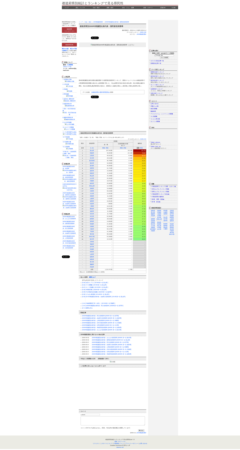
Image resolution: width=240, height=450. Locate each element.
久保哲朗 (70, 65)
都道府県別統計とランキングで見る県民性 (92, 3)
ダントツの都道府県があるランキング (162, 85)
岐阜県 (165, 224)
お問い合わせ (143, 443)
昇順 (107, 148)
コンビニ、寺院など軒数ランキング (161, 90)
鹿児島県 (153, 229)
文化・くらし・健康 (128, 7)
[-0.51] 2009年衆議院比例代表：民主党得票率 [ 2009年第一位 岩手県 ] (102, 305)
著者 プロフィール (120, 441)
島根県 (159, 224)
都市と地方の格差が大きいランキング (162, 77)
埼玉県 (172, 229)
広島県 (159, 227)
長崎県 (153, 222)
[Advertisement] (120, 14)
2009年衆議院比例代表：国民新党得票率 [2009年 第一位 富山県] (111, 340)
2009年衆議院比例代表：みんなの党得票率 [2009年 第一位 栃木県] (101, 330)
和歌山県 (159, 219)
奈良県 (159, 217)
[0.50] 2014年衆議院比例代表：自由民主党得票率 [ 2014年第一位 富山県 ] (104, 296)
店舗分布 (162, 7)
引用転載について (118, 443)
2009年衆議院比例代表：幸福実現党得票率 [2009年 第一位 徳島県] (101, 327)
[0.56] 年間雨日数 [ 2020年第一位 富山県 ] (94, 289)
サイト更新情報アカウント (158, 147)
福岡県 (153, 219)
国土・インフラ (80, 7)
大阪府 (159, 214)
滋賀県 (159, 210)
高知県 (153, 216)
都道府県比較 (69, 45)
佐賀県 (153, 220)
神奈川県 (171, 234)
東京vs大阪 (65, 49)
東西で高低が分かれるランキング (160, 73)
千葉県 (172, 231)
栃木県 (172, 226)
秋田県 (172, 217)
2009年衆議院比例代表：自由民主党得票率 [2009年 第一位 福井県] (101, 318)
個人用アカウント (156, 143)
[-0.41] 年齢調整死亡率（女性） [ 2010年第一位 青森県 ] (98, 303)
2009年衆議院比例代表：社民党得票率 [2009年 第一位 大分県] (100, 325)
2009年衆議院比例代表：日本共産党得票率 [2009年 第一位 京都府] (101, 323)
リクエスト (96, 443)
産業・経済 (110, 7)
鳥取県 (159, 222)
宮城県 (172, 216)
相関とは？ (92, 277)
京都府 (159, 212)
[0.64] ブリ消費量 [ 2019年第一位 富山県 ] (94, 285)
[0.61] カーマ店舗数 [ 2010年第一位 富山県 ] (95, 287)
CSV (145, 32)
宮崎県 (153, 227)
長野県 (165, 214)
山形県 (172, 219)
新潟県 (165, 210)
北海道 (172, 210)
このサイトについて (106, 443)
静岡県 (165, 225)
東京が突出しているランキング (160, 81)
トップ (67, 7)
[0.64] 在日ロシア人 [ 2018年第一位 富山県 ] (95, 282)
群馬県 (172, 227)
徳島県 (153, 210)
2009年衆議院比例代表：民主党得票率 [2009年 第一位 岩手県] (100, 316)
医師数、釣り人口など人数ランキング (162, 94)
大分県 (153, 226)
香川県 (153, 212)
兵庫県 (159, 216)
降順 (103, 148)
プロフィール (67, 67)
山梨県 (165, 212)
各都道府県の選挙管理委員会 (100, 92)
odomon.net (120, 447)
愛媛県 (153, 214)
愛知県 (165, 227)
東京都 (172, 232)
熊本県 (153, 224)
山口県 (159, 229)
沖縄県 (153, 231)
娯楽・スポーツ (148, 7)
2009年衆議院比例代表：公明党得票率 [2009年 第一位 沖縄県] (100, 320)
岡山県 (159, 226)
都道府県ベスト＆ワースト (69, 30)
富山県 (165, 217)
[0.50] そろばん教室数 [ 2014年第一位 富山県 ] (95, 294)
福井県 (165, 220)
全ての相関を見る (87, 308)
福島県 (172, 221)
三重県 (165, 229)
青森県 (172, 212)
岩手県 (172, 214)
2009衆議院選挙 (98, 22)
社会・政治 (96, 7)
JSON (141, 32)
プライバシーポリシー (131, 443)
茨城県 (172, 224)
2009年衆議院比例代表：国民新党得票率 (117, 22)
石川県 (165, 219)
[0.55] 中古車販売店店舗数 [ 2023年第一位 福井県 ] (97, 292)
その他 (173, 7)
